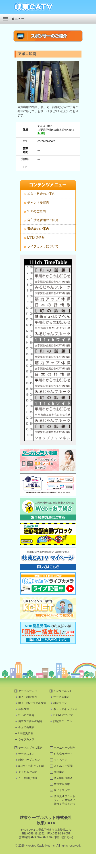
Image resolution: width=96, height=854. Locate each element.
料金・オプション (29, 759)
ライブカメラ (26, 739)
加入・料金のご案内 (41, 193)
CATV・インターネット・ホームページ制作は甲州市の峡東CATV (33, 7)
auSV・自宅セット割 (31, 765)
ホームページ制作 (64, 747)
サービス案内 (61, 697)
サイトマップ (62, 790)
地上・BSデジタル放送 (32, 703)
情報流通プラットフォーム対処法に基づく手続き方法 (64, 800)
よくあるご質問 (27, 772)
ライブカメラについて (42, 246)
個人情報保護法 (63, 778)
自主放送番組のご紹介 (42, 220)
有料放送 (23, 709)
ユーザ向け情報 (27, 778)
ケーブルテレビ (27, 690)
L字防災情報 (36, 237)
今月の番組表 (26, 727)
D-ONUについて (63, 715)
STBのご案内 (36, 211)
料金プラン (60, 703)
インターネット (62, 690)
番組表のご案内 (38, 229)
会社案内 (59, 772)
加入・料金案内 (27, 697)
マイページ (60, 759)
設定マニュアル (62, 721)
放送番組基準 (62, 784)
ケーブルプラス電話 (30, 747)
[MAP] (41, 133)
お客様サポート (63, 753)
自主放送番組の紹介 (30, 721)
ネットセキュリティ (65, 709)
